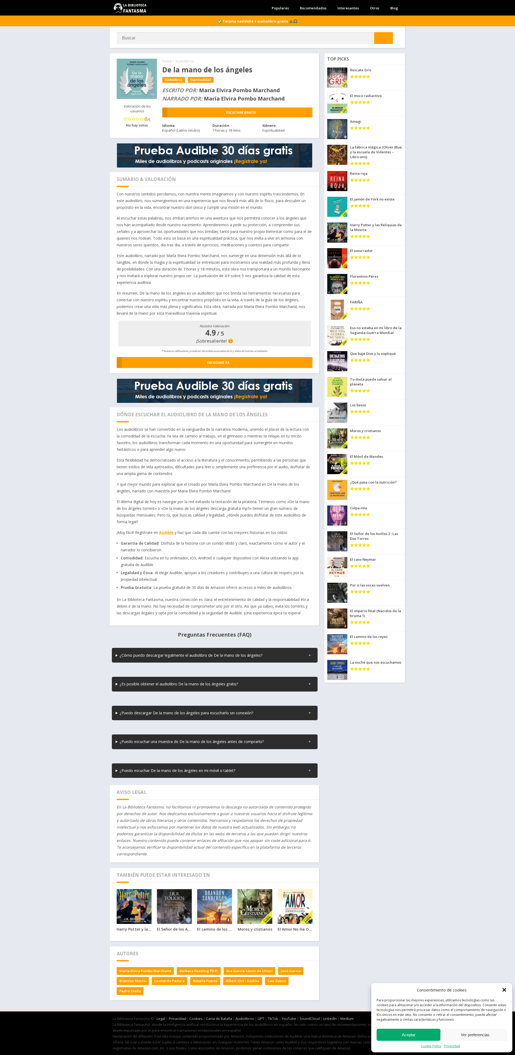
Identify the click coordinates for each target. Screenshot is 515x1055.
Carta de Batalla (219, 1018)
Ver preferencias (475, 1034)
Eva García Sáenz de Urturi (249, 970)
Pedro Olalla (130, 991)
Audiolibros (184, 61)
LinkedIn (330, 1018)
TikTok (273, 1018)
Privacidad (452, 1046)
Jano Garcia (291, 970)
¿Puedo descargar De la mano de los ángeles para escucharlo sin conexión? (186, 712)
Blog (394, 8)
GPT (261, 1018)
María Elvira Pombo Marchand (145, 970)
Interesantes (348, 8)
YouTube (289, 1018)
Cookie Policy (431, 1046)
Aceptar (408, 1034)
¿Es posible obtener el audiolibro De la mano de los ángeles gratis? (179, 683)
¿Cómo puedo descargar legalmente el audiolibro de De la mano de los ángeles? (191, 655)
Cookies (196, 1018)
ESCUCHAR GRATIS (241, 112)
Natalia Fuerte (205, 980)
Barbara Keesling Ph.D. (198, 970)
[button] (504, 990)
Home (167, 61)
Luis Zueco (277, 980)
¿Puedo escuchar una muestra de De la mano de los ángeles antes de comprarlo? (192, 741)
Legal (161, 1018)
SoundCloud (310, 1018)
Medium (347, 1018)
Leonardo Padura (169, 980)
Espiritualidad (200, 79)
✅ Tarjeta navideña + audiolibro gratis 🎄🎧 (257, 21)
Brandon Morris (132, 980)
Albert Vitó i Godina (242, 980)
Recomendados (313, 8)
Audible (166, 532)
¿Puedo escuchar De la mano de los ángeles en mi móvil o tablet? (178, 770)
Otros (374, 8)
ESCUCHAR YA (218, 362)
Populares (280, 8)
